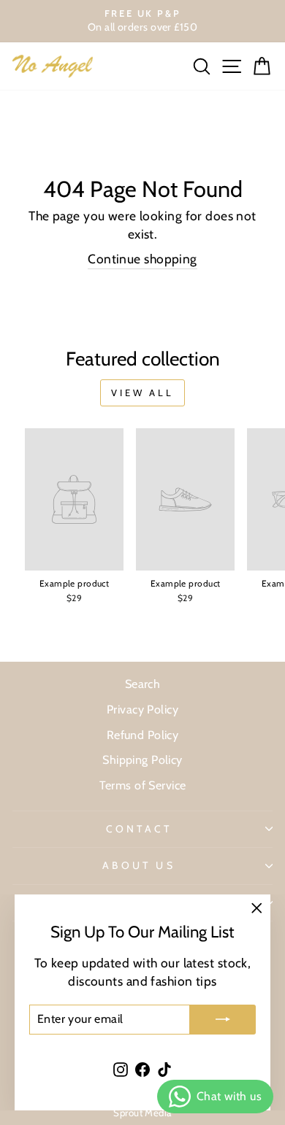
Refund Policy (143, 734)
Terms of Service (142, 785)
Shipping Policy (142, 759)
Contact (139, 829)
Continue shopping (142, 258)
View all (142, 392)
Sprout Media (142, 1112)
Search (143, 683)
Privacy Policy (142, 709)
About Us (138, 865)
